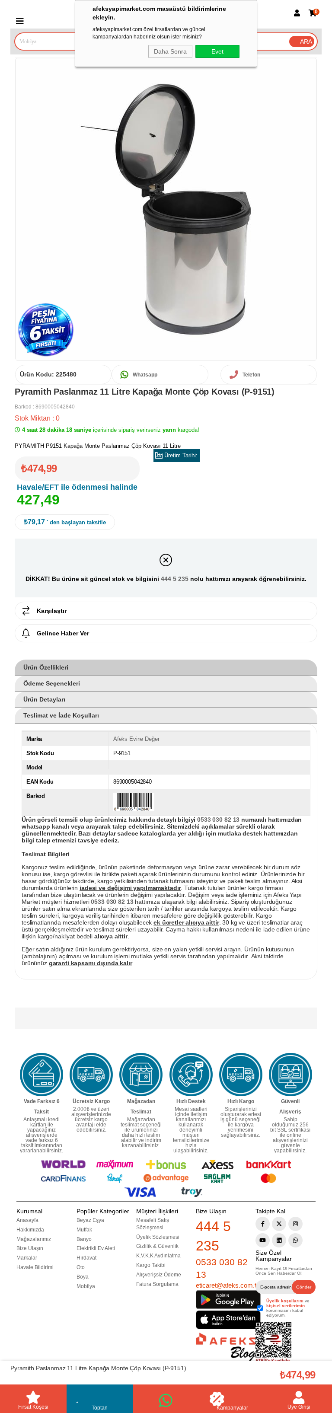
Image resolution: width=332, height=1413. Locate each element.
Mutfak (84, 1230)
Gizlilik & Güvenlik (157, 1246)
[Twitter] (279, 1224)
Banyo (84, 1239)
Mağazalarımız (33, 1239)
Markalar (26, 1258)
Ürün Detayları (44, 699)
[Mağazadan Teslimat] (141, 1074)
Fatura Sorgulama (157, 1284)
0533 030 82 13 (222, 1268)
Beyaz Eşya (90, 1220)
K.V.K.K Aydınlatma (158, 1256)
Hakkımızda (30, 1230)
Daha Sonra (170, 51)
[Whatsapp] (295, 1240)
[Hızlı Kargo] (240, 1074)
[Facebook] (262, 1224)
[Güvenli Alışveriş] (290, 1074)
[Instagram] (295, 1224)
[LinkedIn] (279, 1240)
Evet (217, 51)
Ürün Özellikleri (45, 667)
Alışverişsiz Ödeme (158, 1275)
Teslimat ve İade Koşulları (61, 715)
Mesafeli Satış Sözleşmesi (152, 1224)
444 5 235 (174, 578)
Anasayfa (27, 1220)
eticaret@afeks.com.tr (227, 1285)
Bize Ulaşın (29, 1248)
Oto (81, 1267)
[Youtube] (262, 1240)
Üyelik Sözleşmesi (157, 1237)
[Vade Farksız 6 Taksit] (41, 1074)
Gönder (303, 1287)
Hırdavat (86, 1258)
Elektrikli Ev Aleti (96, 1248)
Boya (83, 1277)
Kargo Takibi (151, 1265)
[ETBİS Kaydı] (273, 1343)
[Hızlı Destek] (191, 1074)
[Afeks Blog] (225, 1347)
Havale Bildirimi (35, 1267)
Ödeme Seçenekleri (51, 683)
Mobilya (86, 1286)
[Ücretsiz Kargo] (91, 1074)
